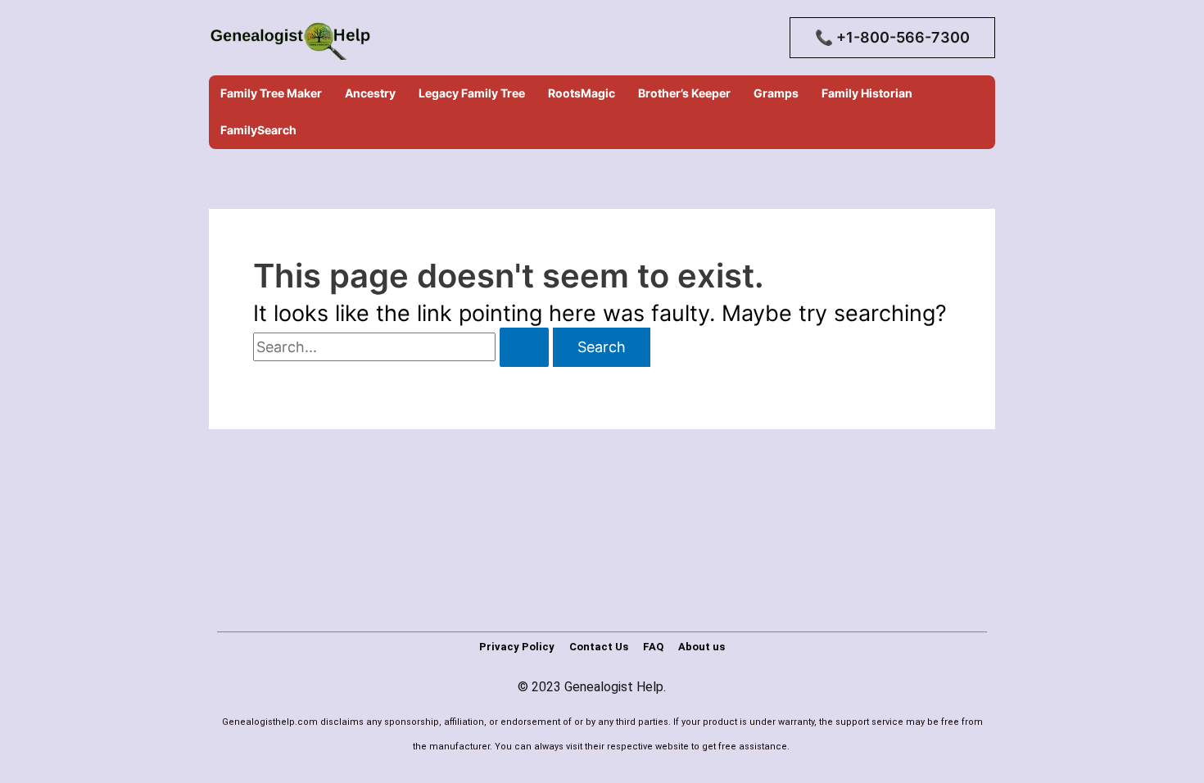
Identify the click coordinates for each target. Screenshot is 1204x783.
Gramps (776, 93)
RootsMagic (581, 93)
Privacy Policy (516, 646)
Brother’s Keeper (684, 93)
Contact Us (598, 646)
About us (701, 646)
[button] (892, 37)
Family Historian (867, 93)
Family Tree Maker (271, 93)
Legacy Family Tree (472, 93)
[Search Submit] (524, 347)
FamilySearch (258, 130)
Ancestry (370, 93)
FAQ (653, 646)
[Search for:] (403, 346)
